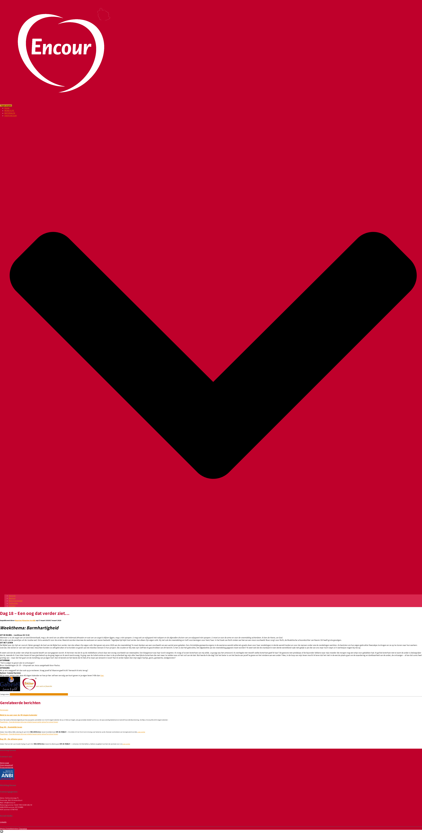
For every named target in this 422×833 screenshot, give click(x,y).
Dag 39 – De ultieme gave (11, 739)
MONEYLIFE (9, 110)
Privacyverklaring (6, 767)
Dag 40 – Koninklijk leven (11, 727)
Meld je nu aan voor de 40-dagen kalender (18, 715)
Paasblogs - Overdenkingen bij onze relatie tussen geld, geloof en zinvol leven (39, 694)
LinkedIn (3, 822)
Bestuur (12, 598)
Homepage (4, 710)
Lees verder (141, 732)
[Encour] (61, 103)
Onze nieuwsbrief (6, 765)
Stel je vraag (4, 763)
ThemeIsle (23, 829)
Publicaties (13, 603)
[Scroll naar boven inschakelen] (1, 831)
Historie (12, 595)
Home (6, 108)
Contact (12, 606)
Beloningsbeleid (15, 600)
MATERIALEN (9, 113)
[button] (213, 593)
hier (102, 675)
